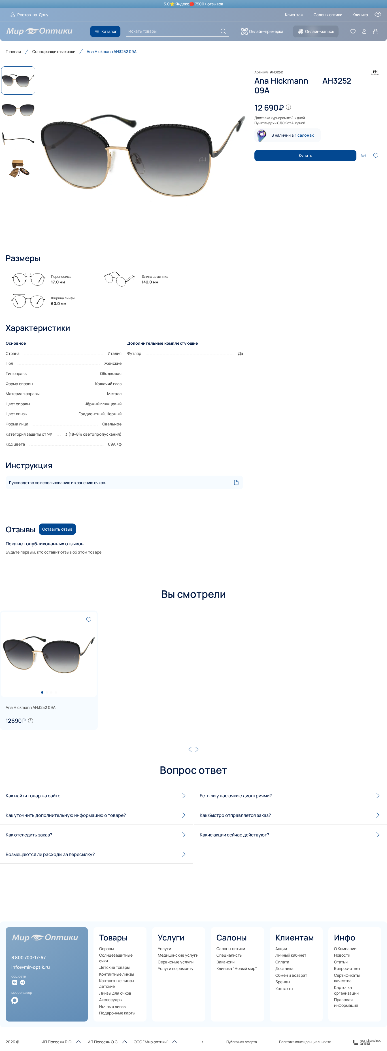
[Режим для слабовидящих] (378, 16)
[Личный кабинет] (364, 31)
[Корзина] (375, 31)
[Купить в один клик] (363, 155)
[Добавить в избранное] (375, 155)
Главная (13, 51)
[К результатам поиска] (223, 31)
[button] (142, 154)
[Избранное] (353, 31)
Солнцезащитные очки (53, 51)
